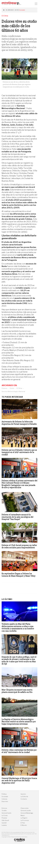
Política (4, 794)
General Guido (6, 813)
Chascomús (24, 808)
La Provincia (25, 820)
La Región (24, 818)
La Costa (4, 815)
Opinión (23, 794)
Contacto (24, 799)
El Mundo (24, 825)
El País (23, 823)
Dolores (4, 388)
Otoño (12, 388)
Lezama (4, 825)
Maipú (23, 815)
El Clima (19, 388)
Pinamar (4, 818)
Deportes (5, 801)
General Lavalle (26, 810)
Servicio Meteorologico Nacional (13, 391)
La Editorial (24, 796)
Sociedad (22, 10)
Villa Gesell (5, 820)
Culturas (4, 799)
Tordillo (4, 810)
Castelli (4, 823)
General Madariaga (27, 813)
